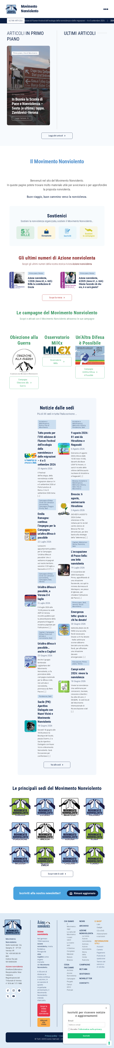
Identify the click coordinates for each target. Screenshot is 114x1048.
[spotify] (19, 990)
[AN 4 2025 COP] (68, 273)
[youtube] (13, 996)
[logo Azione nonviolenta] (43, 921)
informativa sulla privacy (90, 1029)
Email (70, 1021)
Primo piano (18, 53)
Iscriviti (86, 1036)
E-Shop (98, 921)
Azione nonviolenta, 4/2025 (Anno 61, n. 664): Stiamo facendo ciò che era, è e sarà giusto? (91, 283)
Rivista (40, 273)
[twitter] (8, 996)
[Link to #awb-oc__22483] (105, 9)
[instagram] (13, 990)
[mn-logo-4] (11, 4)
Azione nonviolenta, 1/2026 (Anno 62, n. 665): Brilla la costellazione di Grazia (40, 283)
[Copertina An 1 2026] (17, 273)
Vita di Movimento (30, 53)
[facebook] (8, 990)
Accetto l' (86, 1029)
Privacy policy (51, 1036)
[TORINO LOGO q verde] (94, 847)
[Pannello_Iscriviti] (68, 227)
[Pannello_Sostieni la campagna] (89, 227)
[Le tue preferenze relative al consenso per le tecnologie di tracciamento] (109, 1043)
